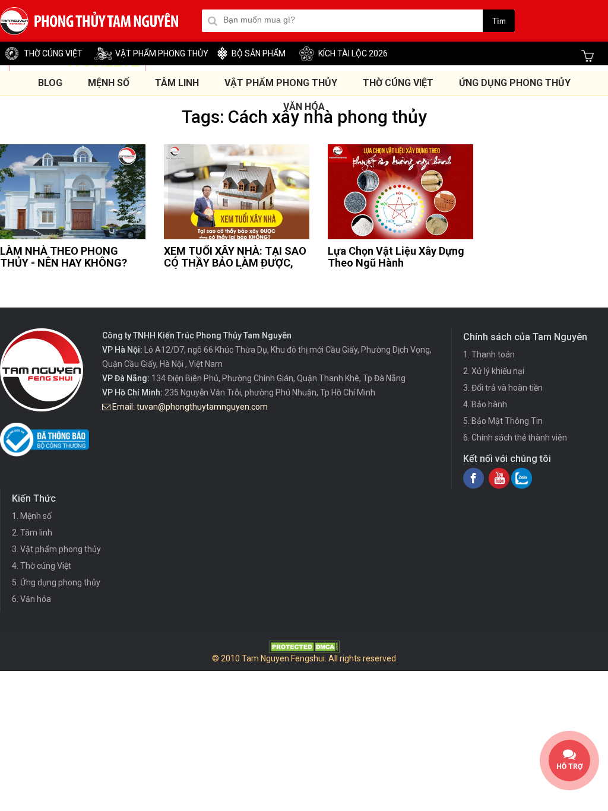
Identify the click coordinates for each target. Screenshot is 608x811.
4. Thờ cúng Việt (41, 566)
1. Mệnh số (32, 516)
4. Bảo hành (485, 404)
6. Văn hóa (31, 599)
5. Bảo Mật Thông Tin (503, 421)
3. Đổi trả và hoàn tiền (503, 387)
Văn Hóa (304, 106)
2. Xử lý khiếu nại (493, 371)
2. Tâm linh (32, 532)
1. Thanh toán (489, 354)
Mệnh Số (108, 82)
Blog (50, 82)
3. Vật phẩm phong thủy (56, 549)
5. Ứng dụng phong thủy (56, 582)
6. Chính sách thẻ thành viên (515, 437)
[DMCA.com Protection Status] (304, 650)
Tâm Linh (177, 82)
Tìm (499, 21)
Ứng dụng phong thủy (515, 82)
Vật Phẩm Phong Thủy (280, 82)
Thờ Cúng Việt (398, 82)
